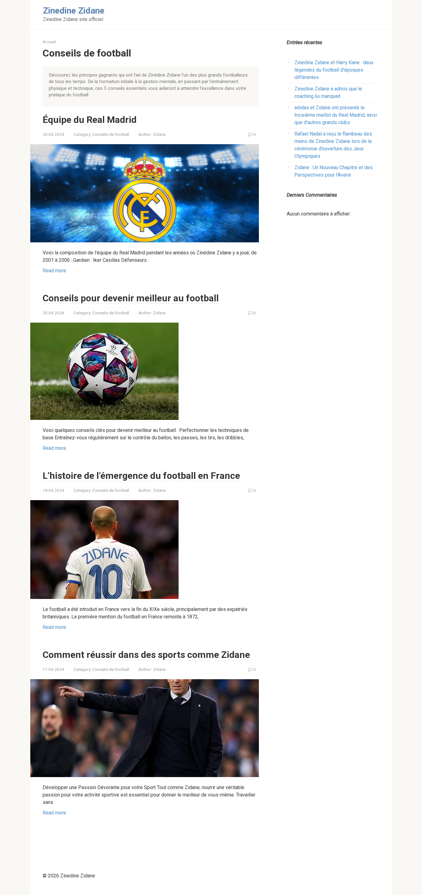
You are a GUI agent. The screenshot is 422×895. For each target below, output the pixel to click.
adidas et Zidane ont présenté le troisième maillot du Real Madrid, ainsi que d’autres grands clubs (335, 115)
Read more (54, 271)
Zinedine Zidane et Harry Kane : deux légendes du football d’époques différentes (333, 70)
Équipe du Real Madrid (90, 119)
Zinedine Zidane (73, 11)
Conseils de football (110, 134)
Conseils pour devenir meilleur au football (131, 298)
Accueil (49, 42)
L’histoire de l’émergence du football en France (141, 475)
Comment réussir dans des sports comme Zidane (146, 654)
